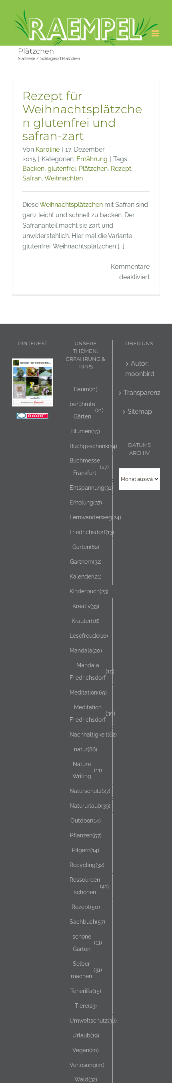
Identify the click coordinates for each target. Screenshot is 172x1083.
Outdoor (85, 820)
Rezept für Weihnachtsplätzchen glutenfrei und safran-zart (82, 116)
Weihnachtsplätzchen (71, 204)
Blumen (85, 431)
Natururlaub (90, 805)
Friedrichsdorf (92, 531)
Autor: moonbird (139, 369)
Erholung (86, 502)
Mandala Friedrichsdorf (92, 671)
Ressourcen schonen (89, 885)
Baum (86, 389)
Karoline (48, 149)
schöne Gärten (87, 942)
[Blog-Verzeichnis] (32, 418)
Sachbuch (87, 921)
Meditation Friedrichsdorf (92, 713)
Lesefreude (89, 635)
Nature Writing (87, 770)
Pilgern (85, 850)
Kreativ (85, 606)
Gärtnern (86, 561)
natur (85, 749)
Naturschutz (90, 790)
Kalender (86, 576)
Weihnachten (63, 178)
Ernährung (92, 159)
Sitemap (140, 411)
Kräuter (86, 620)
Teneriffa (85, 990)
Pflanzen (86, 835)
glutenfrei (62, 168)
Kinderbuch (89, 591)
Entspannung (91, 487)
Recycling (87, 864)
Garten (85, 546)
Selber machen (86, 969)
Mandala (86, 650)
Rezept (121, 168)
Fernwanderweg (95, 517)
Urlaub (85, 1035)
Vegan (85, 1050)
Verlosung (87, 1064)
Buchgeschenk (93, 445)
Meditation (88, 692)
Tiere (86, 1005)
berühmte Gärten (87, 410)
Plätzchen (93, 168)
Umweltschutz (93, 1020)
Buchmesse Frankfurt (89, 466)
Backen (33, 168)
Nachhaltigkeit (93, 734)
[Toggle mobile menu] (156, 33)
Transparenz (140, 392)
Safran (32, 178)
